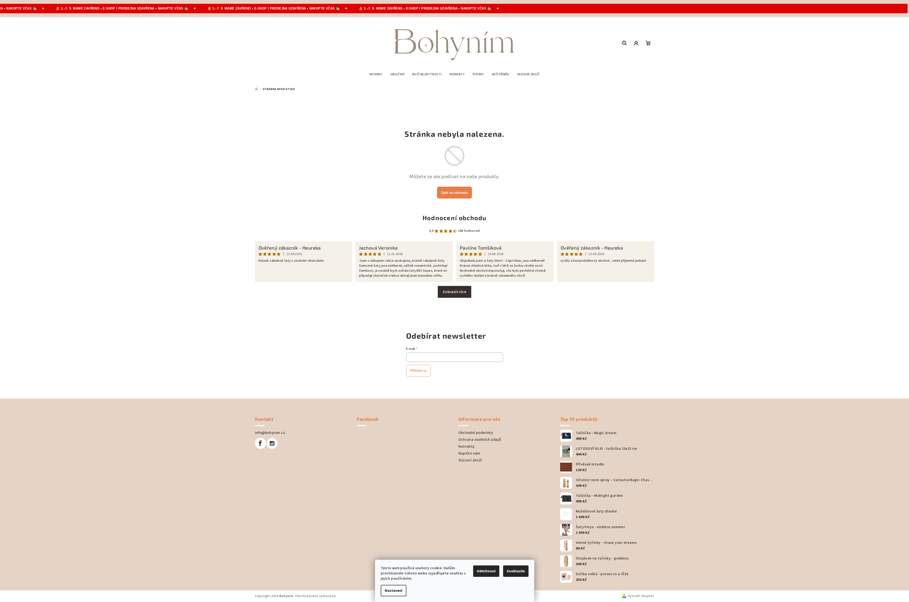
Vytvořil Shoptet (641, 596)
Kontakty (466, 446)
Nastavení (393, 590)
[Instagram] (272, 443)
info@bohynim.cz (270, 432)
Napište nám (469, 453)
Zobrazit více (454, 291)
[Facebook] (260, 443)
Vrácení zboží (470, 460)
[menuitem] (376, 74)
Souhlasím (516, 571)
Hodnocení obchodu (454, 217)
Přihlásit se (418, 370)
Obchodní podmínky (475, 432)
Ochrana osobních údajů (479, 439)
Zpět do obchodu (454, 192)
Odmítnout (486, 571)
